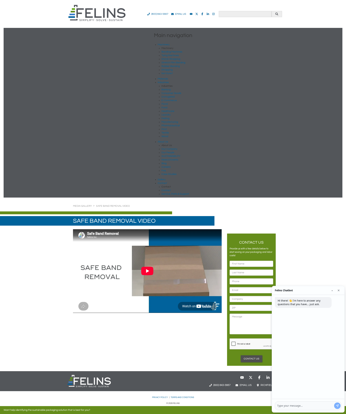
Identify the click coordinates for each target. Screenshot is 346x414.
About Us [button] (163, 142)
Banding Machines (171, 52)
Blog (164, 163)
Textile (165, 133)
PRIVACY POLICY (160, 397)
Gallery (162, 179)
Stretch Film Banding (173, 62)
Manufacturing (169, 122)
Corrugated (168, 97)
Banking (166, 89)
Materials (163, 79)
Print (164, 129)
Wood (164, 136)
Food (164, 107)
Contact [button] (162, 183)
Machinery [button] (164, 44)
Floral (164, 104)
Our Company (169, 149)
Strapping (167, 70)
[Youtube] (191, 14)
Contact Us (251, 359)
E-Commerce (169, 100)
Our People (167, 152)
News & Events (169, 160)
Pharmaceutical (170, 125)
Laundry (166, 115)
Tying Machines (170, 55)
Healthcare (167, 111)
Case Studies (169, 174)
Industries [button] (163, 82)
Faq (163, 170)
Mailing (165, 118)
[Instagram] (213, 14)
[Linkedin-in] (208, 14)
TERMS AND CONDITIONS (182, 397)
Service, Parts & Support (175, 194)
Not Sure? (167, 73)
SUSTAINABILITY (170, 156)
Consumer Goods (171, 93)
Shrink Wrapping (170, 59)
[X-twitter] (196, 14)
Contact (166, 190)
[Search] (277, 14)
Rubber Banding (170, 66)
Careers (166, 167)
